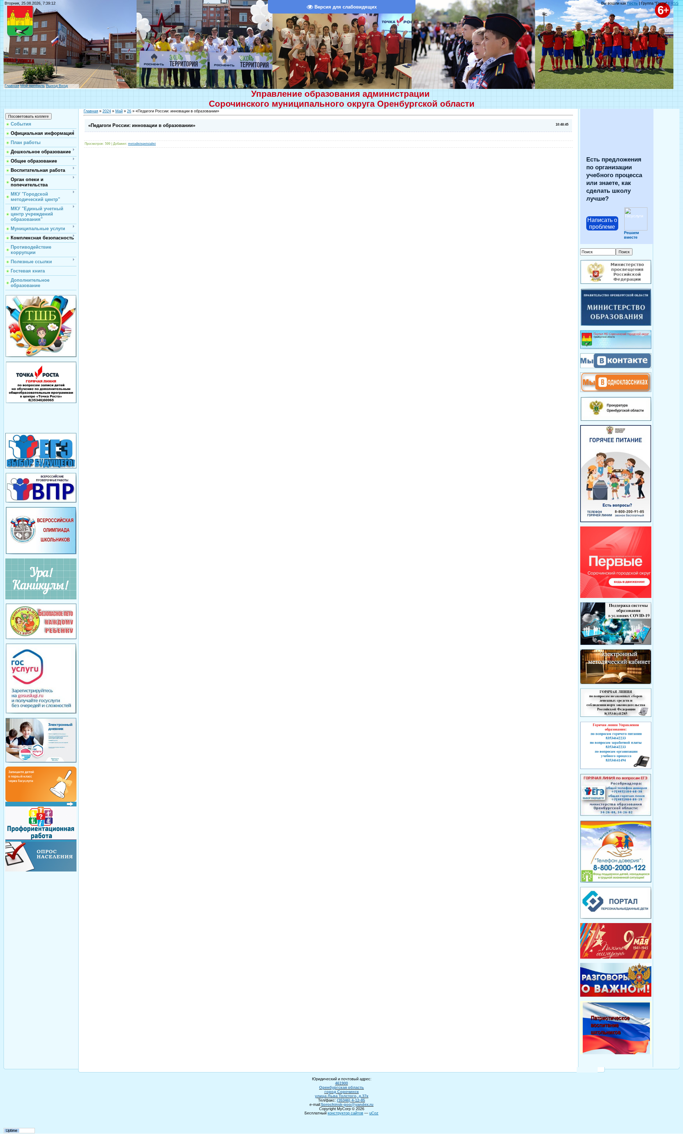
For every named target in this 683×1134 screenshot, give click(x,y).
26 (129, 111)
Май (119, 111)
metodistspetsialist (142, 143)
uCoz (373, 1113)
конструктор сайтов (345, 1113)
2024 (106, 111)
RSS (674, 3)
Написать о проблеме (602, 223)
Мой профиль (32, 86)
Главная (12, 86)
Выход (52, 86)
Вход (63, 86)
